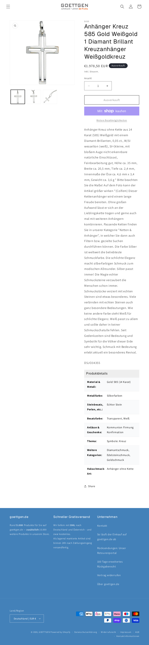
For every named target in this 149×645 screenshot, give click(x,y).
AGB (137, 632)
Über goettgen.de (108, 584)
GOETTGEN (44, 632)
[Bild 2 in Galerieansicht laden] (34, 97)
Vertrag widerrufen (109, 575)
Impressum (125, 632)
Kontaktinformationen (127, 636)
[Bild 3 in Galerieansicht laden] (50, 97)
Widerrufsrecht (108, 632)
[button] (8, 6)
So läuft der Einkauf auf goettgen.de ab (112, 537)
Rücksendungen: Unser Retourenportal (111, 550)
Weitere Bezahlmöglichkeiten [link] (111, 120)
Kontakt (102, 525)
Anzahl (88, 78)
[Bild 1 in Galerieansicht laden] (18, 97)
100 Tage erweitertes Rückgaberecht (110, 564)
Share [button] (91, 486)
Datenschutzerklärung (85, 632)
